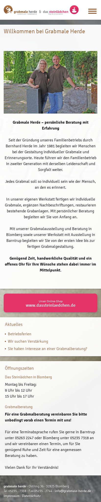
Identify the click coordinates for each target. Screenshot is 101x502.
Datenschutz (31, 496)
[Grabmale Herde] (41, 10)
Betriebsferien (19, 334)
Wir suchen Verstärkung (28, 341)
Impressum (12, 496)
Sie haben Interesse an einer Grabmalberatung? (47, 348)
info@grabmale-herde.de (73, 491)
